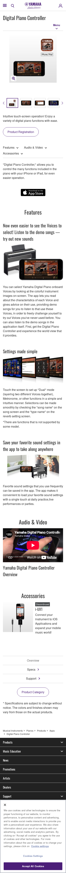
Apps (52, 730)
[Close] (5, 805)
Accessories (11, 153)
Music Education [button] (12, 751)
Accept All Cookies (33, 866)
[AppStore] (33, 192)
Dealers (7, 787)
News (5, 760)
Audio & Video (33, 147)
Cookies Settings (33, 856)
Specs (31, 669)
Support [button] (7, 796)
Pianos (29, 730)
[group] (12, 103)
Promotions (9, 769)
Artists (6, 778)
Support (31, 678)
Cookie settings (40, 846)
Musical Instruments (13, 730)
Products (41, 730)
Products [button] (7, 742)
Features (8, 147)
